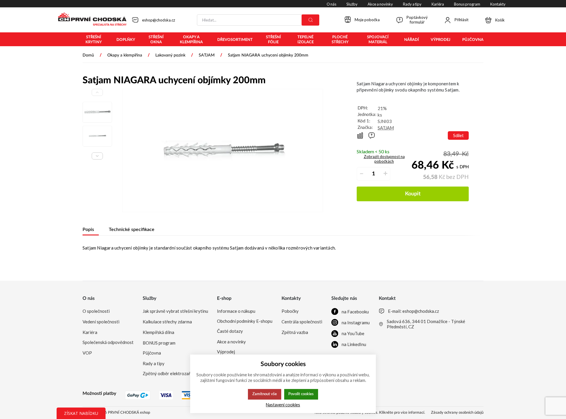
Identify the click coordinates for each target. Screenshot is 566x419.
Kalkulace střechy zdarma (167, 321)
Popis (88, 229)
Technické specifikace (131, 229)
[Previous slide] (97, 92)
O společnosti (96, 311)
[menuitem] (94, 39)
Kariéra (90, 332)
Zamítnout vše (264, 394)
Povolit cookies (301, 394)
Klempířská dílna (158, 332)
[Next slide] (97, 155)
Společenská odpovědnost (108, 342)
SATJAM (386, 127)
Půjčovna (152, 352)
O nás (89, 298)
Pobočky (290, 311)
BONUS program (159, 342)
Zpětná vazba (295, 332)
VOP (87, 352)
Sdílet (458, 135)
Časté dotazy (230, 331)
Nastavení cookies (283, 404)
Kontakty (291, 298)
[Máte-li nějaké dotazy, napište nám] (371, 135)
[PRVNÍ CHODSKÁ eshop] (90, 20)
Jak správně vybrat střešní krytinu (175, 311)
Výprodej (226, 351)
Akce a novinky (231, 341)
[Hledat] (310, 20)
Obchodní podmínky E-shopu (244, 321)
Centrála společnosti (302, 321)
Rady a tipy (153, 363)
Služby (149, 298)
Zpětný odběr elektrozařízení (171, 373)
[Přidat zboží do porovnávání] (360, 135)
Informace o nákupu (236, 311)
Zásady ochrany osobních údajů (457, 413)
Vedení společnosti (101, 321)
